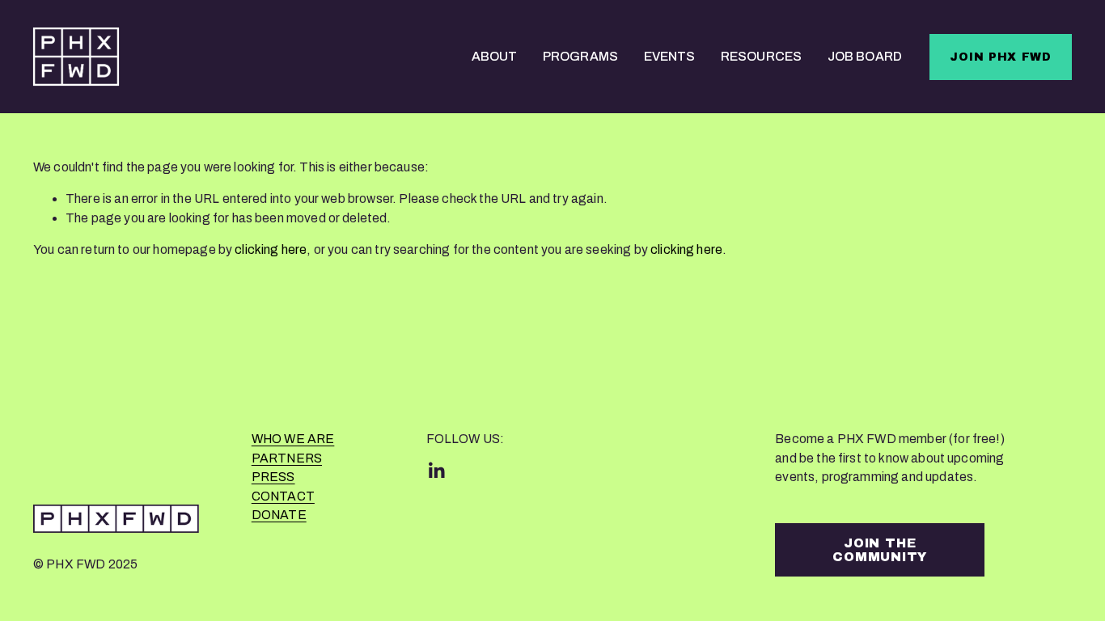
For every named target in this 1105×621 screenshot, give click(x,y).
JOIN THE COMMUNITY (879, 550)
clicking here (271, 249)
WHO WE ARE (293, 439)
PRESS (273, 477)
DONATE (279, 515)
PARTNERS (287, 458)
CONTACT (283, 496)
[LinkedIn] (436, 470)
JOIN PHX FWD (1000, 57)
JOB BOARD (865, 56)
